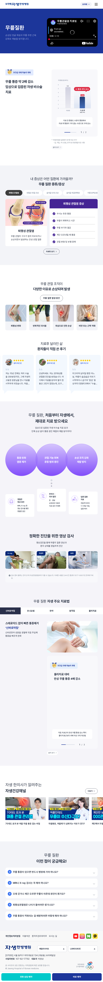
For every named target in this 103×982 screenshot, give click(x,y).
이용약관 (26, 936)
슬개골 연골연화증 (73, 193)
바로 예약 (77, 977)
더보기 (90, 791)
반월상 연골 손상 (33, 193)
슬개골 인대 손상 (53, 193)
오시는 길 (53, 936)
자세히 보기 (50, 251)
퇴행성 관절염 (14, 193)
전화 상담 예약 (26, 977)
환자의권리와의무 (39, 936)
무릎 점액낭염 (92, 193)
